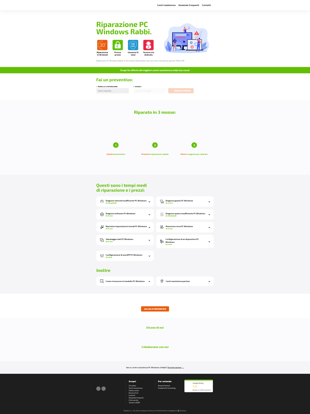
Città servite (133, 400)
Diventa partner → (176, 367)
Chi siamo (132, 386)
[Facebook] (98, 388)
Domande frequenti (188, 5)
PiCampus (182, 410)
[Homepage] (99, 4)
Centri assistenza (166, 5)
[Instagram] (103, 388)
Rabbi (163, 367)
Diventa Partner (164, 386)
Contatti (206, 5)
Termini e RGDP (134, 403)
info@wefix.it (172, 410)
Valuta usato (134, 390)
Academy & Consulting (166, 388)
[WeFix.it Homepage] (99, 382)
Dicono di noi (133, 393)
